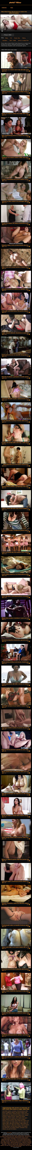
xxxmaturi (22, 1127)
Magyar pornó (21, 1135)
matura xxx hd (13, 1115)
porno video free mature (21, 1120)
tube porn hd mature (14, 1123)
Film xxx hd (15, 1145)
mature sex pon (11, 1116)
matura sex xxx (6, 1115)
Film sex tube (13, 1143)
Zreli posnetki (20, 1138)
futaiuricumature (17, 1113)
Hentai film (24, 1142)
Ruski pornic (15, 1135)
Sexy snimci (27, 1135)
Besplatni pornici (26, 1138)
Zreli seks (11, 1145)
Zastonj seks (4, 1140)
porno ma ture (10, 1120)
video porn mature (15, 1124)
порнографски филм (6, 1138)
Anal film (8, 1141)
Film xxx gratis (19, 1143)
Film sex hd (12, 1141)
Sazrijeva (4, 40)
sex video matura (14, 1122)
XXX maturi (16, 2)
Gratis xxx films (7, 1143)
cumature (14, 1111)
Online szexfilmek (7, 1137)
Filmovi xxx (25, 1143)
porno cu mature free (23, 40)
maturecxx (5, 1117)
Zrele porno (9, 1135)
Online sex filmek (26, 1140)
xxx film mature (6, 1126)
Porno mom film (18, 1141)
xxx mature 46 (5, 1127)
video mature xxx (6, 1124)
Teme (11, 7)
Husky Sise (17, 38)
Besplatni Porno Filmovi (16, 1137)
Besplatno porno (22, 1144)
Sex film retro (25, 1141)
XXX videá (3, 1141)
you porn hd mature (11, 1129)
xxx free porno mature (15, 1126)
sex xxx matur (22, 1122)
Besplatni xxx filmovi (4, 1136)
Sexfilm (29, 1143)
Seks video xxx (10, 1140)
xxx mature (24, 1126)
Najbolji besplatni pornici (16, 1142)
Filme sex (10, 1144)
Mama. (24, 38)
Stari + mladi (12, 40)
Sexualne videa (28, 1136)
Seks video (4, 1144)
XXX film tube (18, 1146)
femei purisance (21, 1111)
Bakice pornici (7, 1142)
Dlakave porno (25, 1137)
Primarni (4, 7)
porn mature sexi (20, 1117)
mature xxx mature (20, 1116)
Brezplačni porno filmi (19, 1136)
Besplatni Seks (22, 1145)
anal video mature (6, 1111)
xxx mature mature (14, 1127)
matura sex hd (24, 1113)
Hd (11, 38)
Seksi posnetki (15, 1144)
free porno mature (20, 1112)
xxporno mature (25, 1124)
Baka (6, 38)
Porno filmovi (14, 1138)
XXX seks (6, 1145)
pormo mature (11, 1117)
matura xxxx (21, 1115)
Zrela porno (12, 1136)
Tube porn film (28, 1145)
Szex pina (4, 1135)
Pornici (15, 1140)
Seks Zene (13, 1146)
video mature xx (24, 1123)
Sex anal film (20, 1140)
